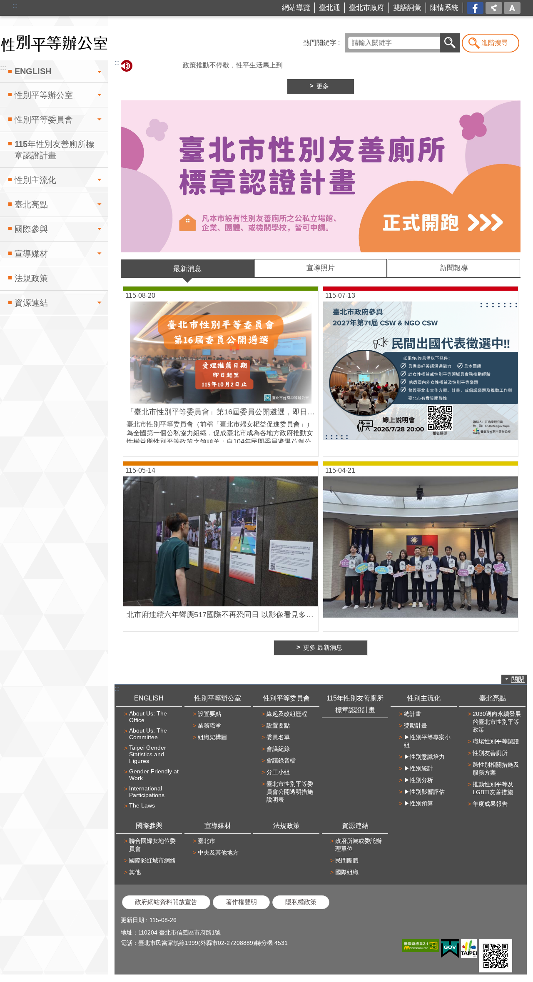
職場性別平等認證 (496, 741)
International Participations (146, 791)
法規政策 (31, 278)
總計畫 (412, 713)
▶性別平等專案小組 (427, 741)
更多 (322, 86)
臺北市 (206, 840)
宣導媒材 (31, 253)
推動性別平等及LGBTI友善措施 (493, 788)
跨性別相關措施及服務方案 (496, 768)
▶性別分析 (418, 780)
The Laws (142, 805)
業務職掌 (209, 725)
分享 (494, 8)
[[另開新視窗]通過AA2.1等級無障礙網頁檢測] (420, 945)
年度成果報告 (490, 803)
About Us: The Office (148, 716)
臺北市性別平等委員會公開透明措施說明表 (289, 791)
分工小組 (278, 772)
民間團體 (347, 860)
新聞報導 (454, 268)
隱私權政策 (300, 902)
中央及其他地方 (218, 852)
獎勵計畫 (415, 725)
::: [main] (117, 62)
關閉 (518, 679)
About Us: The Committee (148, 733)
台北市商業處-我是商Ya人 (475, 8)
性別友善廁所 (490, 753)
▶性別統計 (418, 768)
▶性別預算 (418, 803)
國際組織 (347, 872)
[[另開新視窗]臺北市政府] (469, 948)
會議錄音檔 (281, 760)
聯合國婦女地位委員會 (152, 844)
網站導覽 (296, 8)
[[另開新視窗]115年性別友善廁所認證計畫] (321, 176)
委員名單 (278, 737)
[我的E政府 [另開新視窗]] (450, 948)
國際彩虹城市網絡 (152, 860)
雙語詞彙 (407, 8)
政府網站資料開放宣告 (166, 902)
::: (14, 5)
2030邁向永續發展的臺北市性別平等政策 (497, 721)
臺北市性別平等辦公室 (54, 43)
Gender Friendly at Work (154, 774)
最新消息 (187, 269)
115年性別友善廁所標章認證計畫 (54, 150)
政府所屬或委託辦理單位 (358, 844)
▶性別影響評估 (424, 791)
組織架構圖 (212, 737)
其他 (135, 872)
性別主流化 (35, 179)
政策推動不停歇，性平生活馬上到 (212, 65)
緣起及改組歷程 (286, 713)
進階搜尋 (494, 42)
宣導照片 (320, 268)
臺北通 (329, 8)
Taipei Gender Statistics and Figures (147, 754)
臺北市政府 (366, 8)
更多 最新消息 (322, 647)
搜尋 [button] (450, 42)
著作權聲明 (241, 902)
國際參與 (31, 229)
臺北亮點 (31, 204)
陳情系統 (444, 8)
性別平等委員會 (44, 119)
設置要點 (209, 713)
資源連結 (31, 302)
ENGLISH (33, 71)
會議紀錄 (278, 748)
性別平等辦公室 (44, 95)
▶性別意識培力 (424, 756)
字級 (512, 8)
